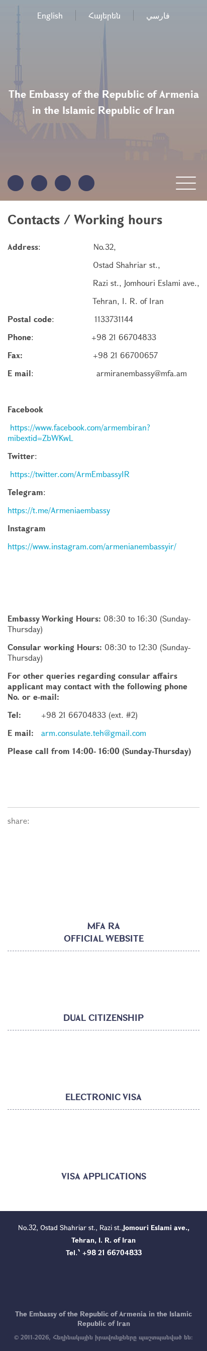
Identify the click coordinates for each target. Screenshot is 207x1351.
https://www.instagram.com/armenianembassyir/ (92, 546)
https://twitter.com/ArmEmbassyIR (70, 474)
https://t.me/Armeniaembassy (59, 510)
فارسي (158, 15)
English (50, 15)
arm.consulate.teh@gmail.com (93, 732)
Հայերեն (104, 15)
